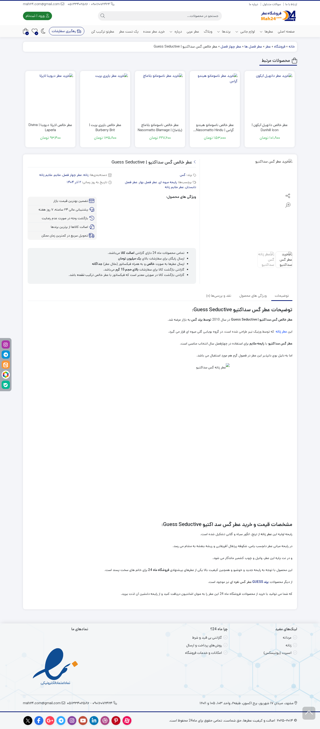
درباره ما (253, 4)
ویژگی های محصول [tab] (253, 295)
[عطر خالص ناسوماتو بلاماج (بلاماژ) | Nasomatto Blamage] (160, 96)
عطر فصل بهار (148, 182)
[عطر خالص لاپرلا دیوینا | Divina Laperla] (50, 96)
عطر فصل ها (253, 46)
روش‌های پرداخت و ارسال (204, 645)
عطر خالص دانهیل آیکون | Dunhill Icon (270, 127)
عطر (268, 46)
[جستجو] (102, 16)
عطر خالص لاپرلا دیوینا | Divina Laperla (50, 127)
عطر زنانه (281, 331)
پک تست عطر (128, 31)
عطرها (268, 31)
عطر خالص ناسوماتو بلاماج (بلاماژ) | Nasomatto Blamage (160, 127)
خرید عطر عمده (154, 31)
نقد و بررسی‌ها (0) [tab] (218, 295)
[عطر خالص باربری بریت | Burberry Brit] (105, 96)
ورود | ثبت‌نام (35, 15)
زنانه (86, 175)
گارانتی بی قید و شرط (207, 637)
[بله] (6, 385)
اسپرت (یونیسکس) (277, 652)
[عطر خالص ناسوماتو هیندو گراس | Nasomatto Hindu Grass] (215, 96)
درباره (178, 31)
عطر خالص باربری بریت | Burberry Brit (105, 127)
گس (183, 175)
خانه (292, 46)
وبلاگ (208, 31)
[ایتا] (6, 364)
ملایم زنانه (45, 175)
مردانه (287, 637)
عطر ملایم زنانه (174, 187)
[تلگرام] (6, 354)
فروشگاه (279, 46)
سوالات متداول (272, 4)
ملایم (57, 175)
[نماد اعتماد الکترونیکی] (55, 667)
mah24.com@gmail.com (42, 4)
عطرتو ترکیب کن (102, 31)
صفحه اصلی (286, 31)
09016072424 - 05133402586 (89, 4)
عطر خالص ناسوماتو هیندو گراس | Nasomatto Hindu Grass (215, 127)
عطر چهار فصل (231, 46)
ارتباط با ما (291, 4)
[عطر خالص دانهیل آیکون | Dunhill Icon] (269, 96)
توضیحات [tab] (282, 295)
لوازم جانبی (247, 31)
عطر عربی (193, 31)
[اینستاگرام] (6, 344)
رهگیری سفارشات (64, 31)
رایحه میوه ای (168, 182)
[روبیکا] (6, 374)
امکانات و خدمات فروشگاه (203, 652)
